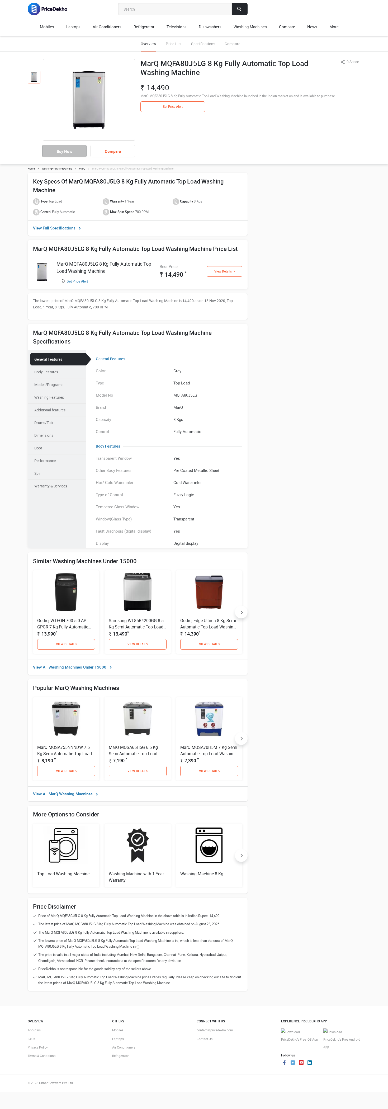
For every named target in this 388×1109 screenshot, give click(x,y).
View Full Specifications (54, 228)
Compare (232, 43)
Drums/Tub (43, 422)
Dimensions (43, 435)
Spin (37, 473)
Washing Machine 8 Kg (201, 874)
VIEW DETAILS (66, 644)
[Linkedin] (309, 1063)
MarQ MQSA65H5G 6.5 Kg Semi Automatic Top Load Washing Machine (133, 753)
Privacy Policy (38, 1047)
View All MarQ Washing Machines (63, 793)
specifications (203, 43)
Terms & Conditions (41, 1056)
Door (38, 447)
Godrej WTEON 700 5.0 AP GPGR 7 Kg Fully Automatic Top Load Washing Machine (63, 627)
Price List (174, 43)
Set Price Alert (77, 281)
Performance (45, 460)
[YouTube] (301, 1063)
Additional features (49, 409)
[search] (240, 9)
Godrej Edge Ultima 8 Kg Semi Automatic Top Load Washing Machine (208, 627)
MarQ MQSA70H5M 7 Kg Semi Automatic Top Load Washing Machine (208, 753)
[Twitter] (293, 1063)
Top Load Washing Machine (63, 874)
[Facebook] (284, 1063)
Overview (148, 43)
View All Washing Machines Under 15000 (69, 667)
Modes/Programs (48, 384)
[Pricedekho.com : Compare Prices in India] (51, 9)
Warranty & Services (50, 485)
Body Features (46, 371)
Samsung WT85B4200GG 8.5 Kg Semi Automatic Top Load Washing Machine (136, 627)
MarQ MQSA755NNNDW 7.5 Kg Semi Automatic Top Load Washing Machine (64, 753)
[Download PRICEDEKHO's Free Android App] (341, 1039)
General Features (48, 359)
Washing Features (49, 397)
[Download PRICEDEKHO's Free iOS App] (299, 1035)
